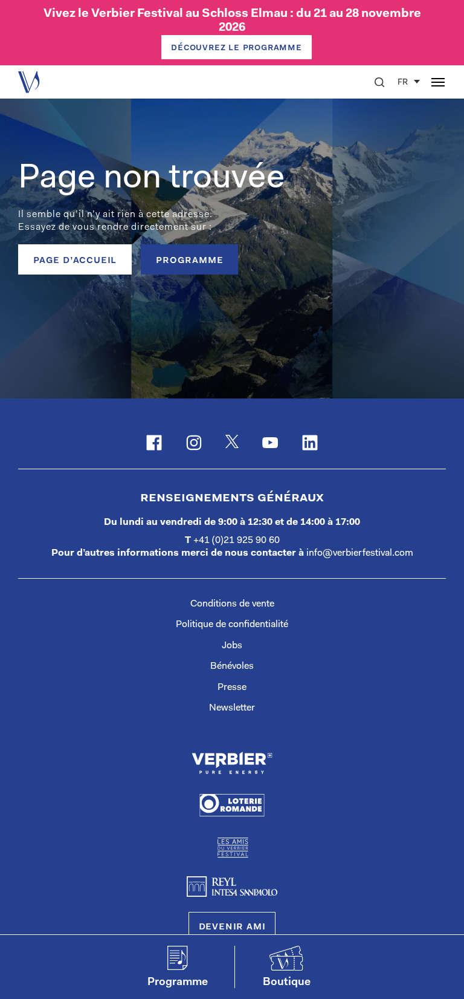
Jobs (232, 646)
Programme (189, 260)
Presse (232, 687)
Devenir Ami (232, 927)
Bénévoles (232, 666)
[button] (379, 82)
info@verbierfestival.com (359, 553)
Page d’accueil (75, 260)
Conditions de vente (232, 604)
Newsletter (232, 708)
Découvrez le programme (236, 48)
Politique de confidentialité (232, 625)
